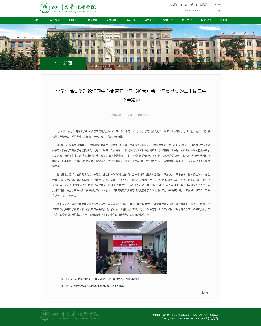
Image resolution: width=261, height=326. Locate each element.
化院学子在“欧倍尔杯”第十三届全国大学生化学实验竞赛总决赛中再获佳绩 (103, 279)
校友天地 (206, 20)
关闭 (205, 292)
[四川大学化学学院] (68, 4)
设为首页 (174, 4)
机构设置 (74, 20)
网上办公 (225, 20)
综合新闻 (107, 65)
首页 (36, 20)
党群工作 (168, 20)
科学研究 (130, 20)
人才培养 (111, 20)
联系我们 (204, 4)
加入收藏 (189, 4)
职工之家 (187, 20)
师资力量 (92, 20)
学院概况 (55, 20)
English (218, 4)
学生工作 (149, 20)
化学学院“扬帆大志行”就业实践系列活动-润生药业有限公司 (95, 286)
